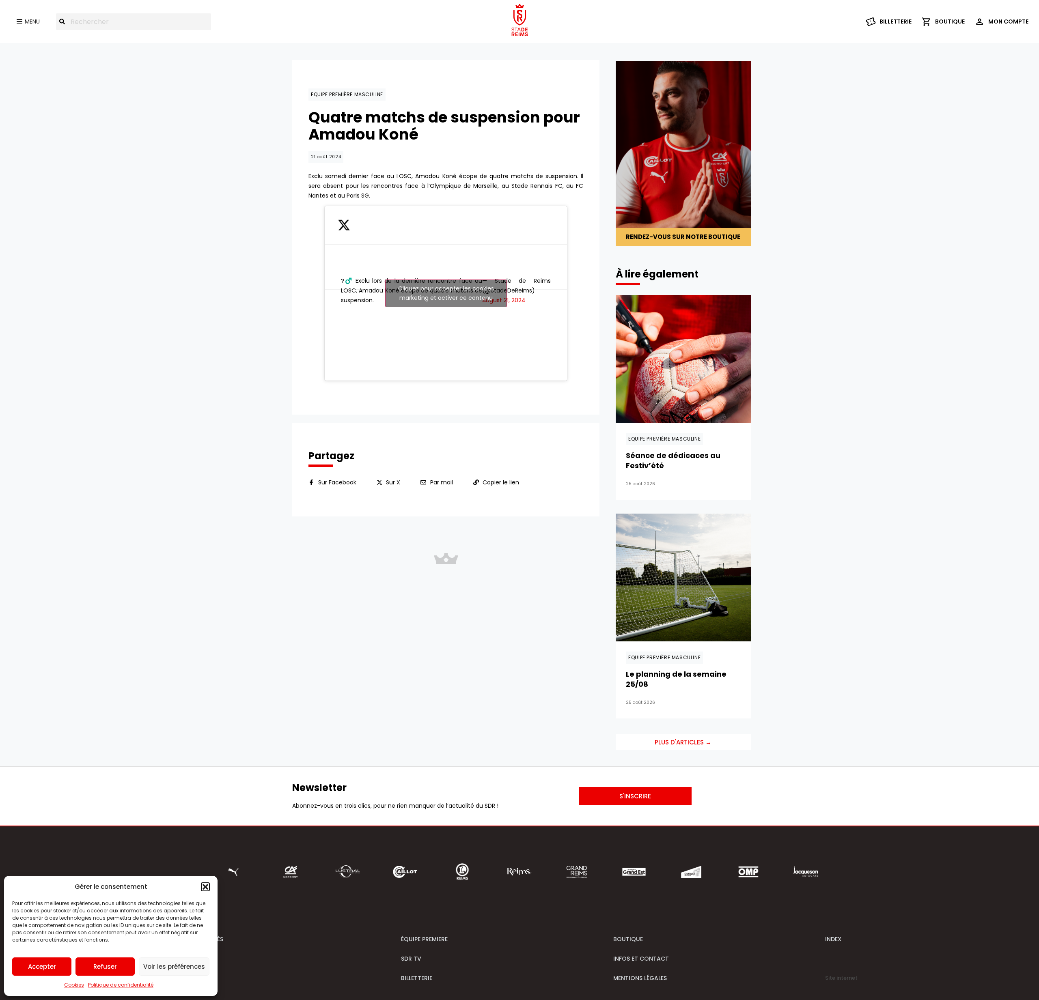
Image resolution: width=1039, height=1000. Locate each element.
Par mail (441, 482)
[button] (205, 887)
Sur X (393, 482)
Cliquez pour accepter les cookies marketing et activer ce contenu (446, 293)
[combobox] (133, 21)
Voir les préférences (174, 966)
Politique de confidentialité (120, 984)
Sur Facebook (337, 482)
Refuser (105, 966)
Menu (32, 21)
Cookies (74, 984)
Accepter (42, 966)
